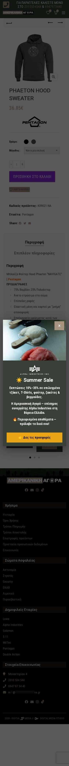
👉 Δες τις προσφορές (34, 437)
